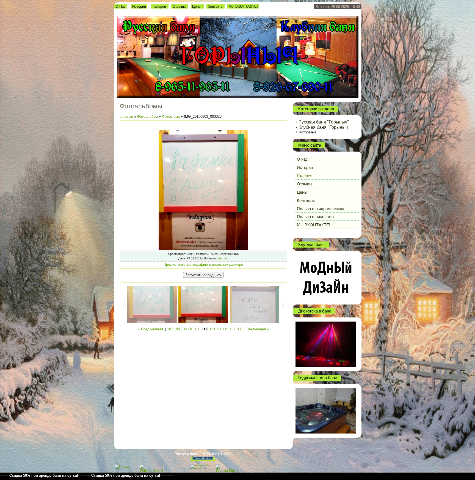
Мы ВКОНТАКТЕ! (243, 6)
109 (184, 329)
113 (212, 329)
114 (219, 329)
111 (197, 329)
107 (170, 329)
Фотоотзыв (171, 116)
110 (190, 329)
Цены (197, 6)
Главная (126, 116)
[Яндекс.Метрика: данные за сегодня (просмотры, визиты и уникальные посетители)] (227, 468)
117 (238, 329)
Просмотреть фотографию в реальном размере (203, 264)
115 (225, 329)
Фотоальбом (147, 116)
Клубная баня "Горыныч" (324, 127)
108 (177, 329)
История (139, 6)
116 (232, 329)
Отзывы (180, 6)
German (222, 258)
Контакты (215, 6)
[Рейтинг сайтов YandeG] (202, 471)
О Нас (120, 6)
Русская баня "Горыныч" (324, 122)
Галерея (160, 6)
